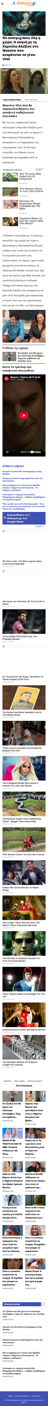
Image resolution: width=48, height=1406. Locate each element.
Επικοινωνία (35, 1396)
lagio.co (24, 1402)
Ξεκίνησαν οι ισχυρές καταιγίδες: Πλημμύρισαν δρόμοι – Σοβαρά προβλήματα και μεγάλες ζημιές (23, 497)
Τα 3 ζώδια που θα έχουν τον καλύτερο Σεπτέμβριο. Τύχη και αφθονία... (11, 1110)
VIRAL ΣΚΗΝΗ (19, 1081)
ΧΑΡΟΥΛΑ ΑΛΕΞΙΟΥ (35, 1081)
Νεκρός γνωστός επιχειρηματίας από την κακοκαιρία (22, 479)
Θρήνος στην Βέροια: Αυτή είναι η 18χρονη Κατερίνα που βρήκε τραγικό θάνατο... (12, 1181)
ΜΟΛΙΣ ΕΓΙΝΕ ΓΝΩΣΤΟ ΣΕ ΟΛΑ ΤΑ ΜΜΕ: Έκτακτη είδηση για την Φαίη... (11, 1147)
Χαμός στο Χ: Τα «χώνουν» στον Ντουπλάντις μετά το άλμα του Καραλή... (34, 1147)
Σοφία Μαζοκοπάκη (12, 99)
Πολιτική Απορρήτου (22, 1396)
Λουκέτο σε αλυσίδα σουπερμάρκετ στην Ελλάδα (22, 472)
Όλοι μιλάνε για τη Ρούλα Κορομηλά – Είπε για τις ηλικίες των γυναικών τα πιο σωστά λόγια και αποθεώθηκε (23, 506)
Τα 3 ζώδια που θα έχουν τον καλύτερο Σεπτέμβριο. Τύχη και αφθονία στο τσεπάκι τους (31, 357)
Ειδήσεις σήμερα (13, 466)
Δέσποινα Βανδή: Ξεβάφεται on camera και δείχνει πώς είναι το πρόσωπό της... (35, 1181)
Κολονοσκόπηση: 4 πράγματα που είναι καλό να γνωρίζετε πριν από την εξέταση (12, 1244)
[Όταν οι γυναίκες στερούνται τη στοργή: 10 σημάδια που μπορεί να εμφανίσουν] (35, 1230)
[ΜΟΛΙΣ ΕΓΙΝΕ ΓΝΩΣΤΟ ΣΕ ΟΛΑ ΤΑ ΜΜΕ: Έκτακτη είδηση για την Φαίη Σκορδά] (12, 1133)
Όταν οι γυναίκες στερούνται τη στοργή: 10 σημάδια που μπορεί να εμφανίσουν (35, 1244)
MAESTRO (7, 1081)
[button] (24, 23)
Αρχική (10, 1396)
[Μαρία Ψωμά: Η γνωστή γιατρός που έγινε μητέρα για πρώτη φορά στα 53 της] (35, 1263)
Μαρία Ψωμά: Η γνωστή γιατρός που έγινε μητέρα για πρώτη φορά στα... (34, 1278)
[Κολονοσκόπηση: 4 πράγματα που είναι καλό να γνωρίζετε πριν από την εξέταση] (12, 1230)
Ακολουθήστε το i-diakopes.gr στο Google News (18, 518)
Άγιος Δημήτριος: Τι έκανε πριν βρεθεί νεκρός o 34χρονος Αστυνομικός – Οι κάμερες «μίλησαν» (21, 487)
